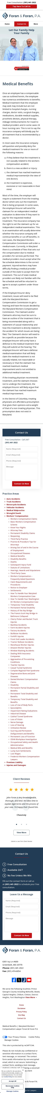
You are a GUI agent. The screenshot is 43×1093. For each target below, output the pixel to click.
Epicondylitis (16, 708)
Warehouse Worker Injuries (22, 645)
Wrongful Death (13, 513)
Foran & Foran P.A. (30, 1081)
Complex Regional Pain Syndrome (24, 670)
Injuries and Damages (16, 765)
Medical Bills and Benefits (21, 748)
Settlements (15, 590)
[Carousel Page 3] (26, 824)
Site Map (21, 1015)
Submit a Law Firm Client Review (21, 841)
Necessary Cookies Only (12, 1086)
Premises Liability (14, 762)
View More (21, 832)
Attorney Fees (16, 530)
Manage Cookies (11, 1040)
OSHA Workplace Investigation (23, 739)
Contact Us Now (21, 483)
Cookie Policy (34, 1037)
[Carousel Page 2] (21, 824)
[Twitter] (19, 980)
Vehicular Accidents (15, 507)
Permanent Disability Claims (22, 533)
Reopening (15, 536)
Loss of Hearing (17, 725)
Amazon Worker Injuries (20, 648)
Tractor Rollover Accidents (21, 642)
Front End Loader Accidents (22, 639)
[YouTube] (29, 980)
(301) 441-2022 (17, 968)
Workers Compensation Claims (23, 519)
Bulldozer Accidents (19, 633)
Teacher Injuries (17, 665)
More (36, 24)
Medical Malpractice (15, 510)
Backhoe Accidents (18, 625)
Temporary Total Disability (22, 605)
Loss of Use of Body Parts (21, 705)
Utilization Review (18, 728)
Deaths (13, 562)
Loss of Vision (16, 719)
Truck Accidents (13, 501)
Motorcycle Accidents (16, 504)
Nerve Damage (16, 722)
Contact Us (21, 24)
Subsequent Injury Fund (20, 565)
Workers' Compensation (17, 516)
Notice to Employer (18, 587)
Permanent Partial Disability (22, 607)
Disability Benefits (18, 559)
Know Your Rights (18, 527)
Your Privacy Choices (17, 1037)
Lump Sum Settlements (20, 751)
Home (7, 24)
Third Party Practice (19, 539)
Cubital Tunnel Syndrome (21, 716)
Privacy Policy (21, 1012)
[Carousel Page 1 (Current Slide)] (16, 824)
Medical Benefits (17, 556)
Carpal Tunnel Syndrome (21, 668)
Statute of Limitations (20, 567)
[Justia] (24, 980)
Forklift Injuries (17, 636)
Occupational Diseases (20, 553)
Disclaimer (22, 1008)
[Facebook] (14, 980)
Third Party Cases (18, 573)
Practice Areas (10, 493)
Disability (14, 685)
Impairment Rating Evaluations (23, 711)
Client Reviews (21, 778)
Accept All (12, 1081)
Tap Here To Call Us (21, 6)
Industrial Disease (18, 713)
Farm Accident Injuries (20, 627)
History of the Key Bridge (21, 610)
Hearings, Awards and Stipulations (25, 570)
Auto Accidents (13, 499)
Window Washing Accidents (22, 650)
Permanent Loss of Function (22, 736)
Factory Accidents (18, 630)
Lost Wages (15, 753)
